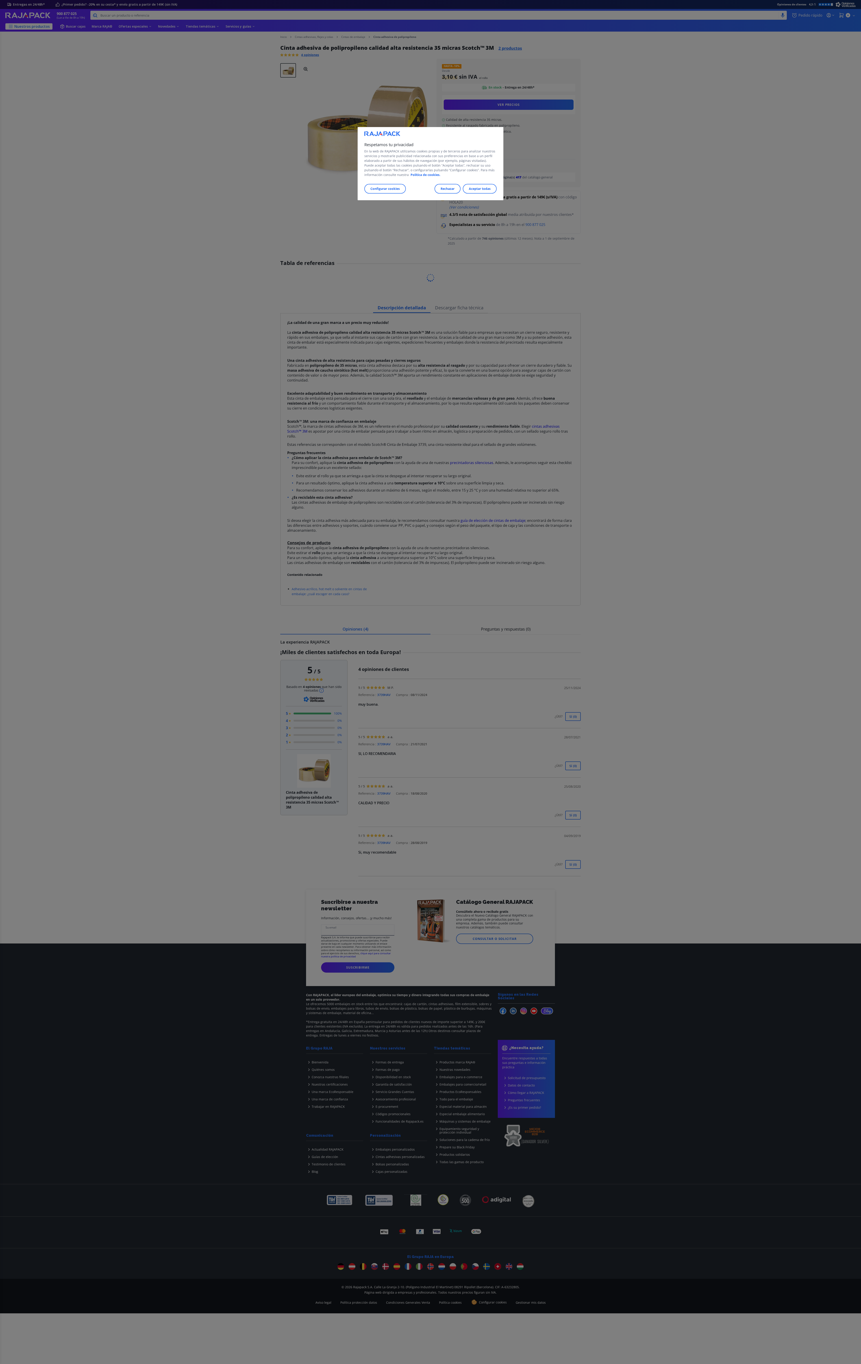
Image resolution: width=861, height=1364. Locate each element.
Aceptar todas (480, 188)
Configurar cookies (385, 188)
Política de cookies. (425, 175)
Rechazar (447, 188)
